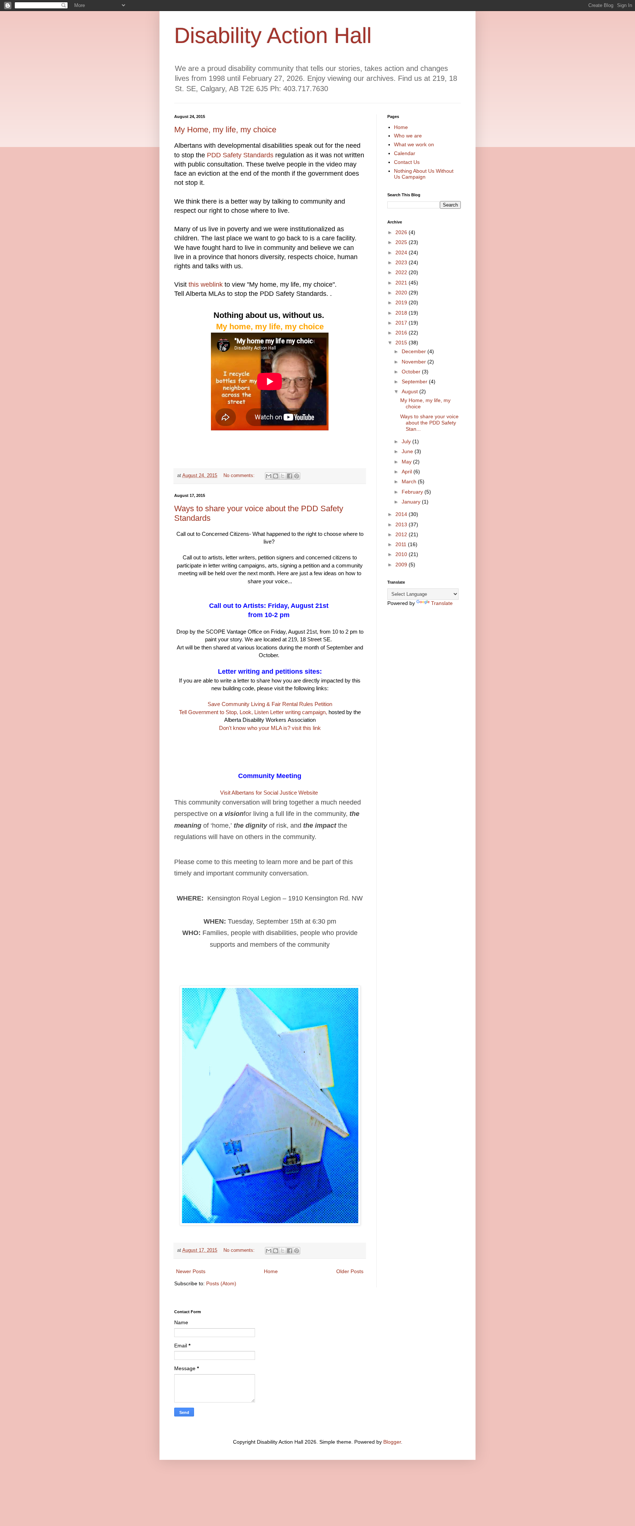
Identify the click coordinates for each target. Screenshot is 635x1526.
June (408, 451)
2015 (402, 342)
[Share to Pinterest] (296, 476)
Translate (442, 603)
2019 (402, 302)
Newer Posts (190, 1271)
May (407, 462)
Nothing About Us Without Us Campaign (423, 174)
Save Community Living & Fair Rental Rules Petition (270, 704)
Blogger (392, 1442)
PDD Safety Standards (240, 155)
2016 (402, 333)
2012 (402, 534)
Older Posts (349, 1271)
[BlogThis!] (275, 476)
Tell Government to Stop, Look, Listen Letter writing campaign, (253, 712)
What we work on (414, 144)
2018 (402, 313)
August (410, 391)
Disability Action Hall (273, 35)
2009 (402, 564)
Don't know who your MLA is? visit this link (270, 728)
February (413, 492)
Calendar (404, 153)
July (407, 441)
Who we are (408, 136)
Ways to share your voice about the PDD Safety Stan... (429, 422)
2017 (402, 323)
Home (271, 1271)
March (410, 481)
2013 (402, 524)
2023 (402, 262)
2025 (402, 242)
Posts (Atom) (221, 1283)
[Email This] (268, 476)
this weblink (206, 284)
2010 (402, 554)
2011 (401, 544)
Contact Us (407, 162)
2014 (402, 514)
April (407, 471)
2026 (402, 232)
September (415, 381)
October (412, 372)
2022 (402, 272)
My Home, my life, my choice (225, 129)
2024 (402, 252)
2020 (402, 292)
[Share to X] (282, 476)
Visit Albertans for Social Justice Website (269, 792)
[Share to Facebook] (289, 476)
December (414, 351)
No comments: (239, 475)
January (412, 502)
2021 (402, 283)
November (414, 362)
